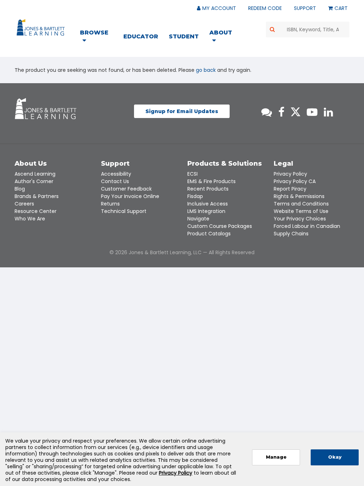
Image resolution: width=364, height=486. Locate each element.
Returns (110, 203)
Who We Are (30, 218)
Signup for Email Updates (181, 111)
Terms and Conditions (301, 203)
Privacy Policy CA (295, 181)
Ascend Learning (35, 173)
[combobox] (308, 29)
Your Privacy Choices (300, 218)
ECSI (192, 173)
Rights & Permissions (299, 196)
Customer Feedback (126, 188)
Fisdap (195, 196)
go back (206, 70)
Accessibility (116, 173)
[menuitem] (99, 37)
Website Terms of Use (301, 211)
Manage (276, 457)
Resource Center (36, 211)
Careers (24, 203)
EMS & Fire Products (211, 181)
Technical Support (123, 211)
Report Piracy (290, 188)
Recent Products (208, 188)
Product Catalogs (209, 233)
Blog (20, 188)
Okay (335, 457)
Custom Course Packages (219, 226)
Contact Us (115, 181)
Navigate (198, 218)
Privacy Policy (290, 173)
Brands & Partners (37, 196)
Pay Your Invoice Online (130, 196)
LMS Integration (206, 211)
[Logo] (42, 28)
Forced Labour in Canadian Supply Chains (307, 230)
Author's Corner (34, 181)
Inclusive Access (207, 203)
